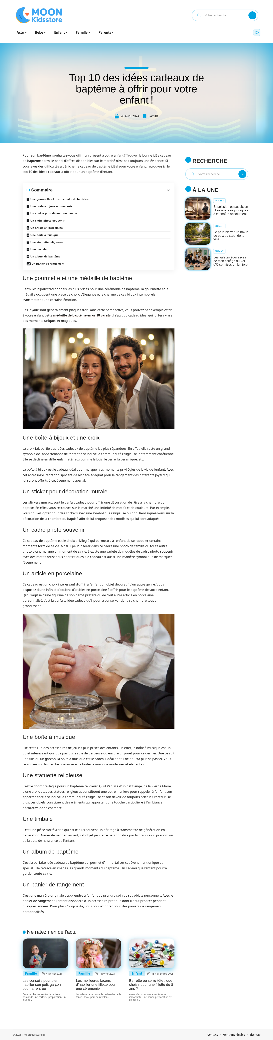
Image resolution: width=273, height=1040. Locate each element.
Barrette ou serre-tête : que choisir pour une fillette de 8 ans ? (151, 985)
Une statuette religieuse (46, 242)
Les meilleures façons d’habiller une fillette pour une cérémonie (96, 985)
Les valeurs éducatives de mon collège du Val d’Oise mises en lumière (230, 261)
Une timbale (38, 249)
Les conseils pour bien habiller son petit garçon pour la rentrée (42, 985)
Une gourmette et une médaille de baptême (59, 199)
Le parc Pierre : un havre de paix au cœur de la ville (230, 235)
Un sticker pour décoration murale (53, 213)
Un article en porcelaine (46, 227)
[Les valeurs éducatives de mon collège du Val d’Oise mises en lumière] (197, 259)
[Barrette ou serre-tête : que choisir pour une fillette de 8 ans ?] (151, 953)
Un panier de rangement (48, 263)
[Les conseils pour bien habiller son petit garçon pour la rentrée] (45, 953)
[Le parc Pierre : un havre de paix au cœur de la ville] (197, 234)
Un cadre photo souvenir (47, 220)
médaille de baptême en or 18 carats (82, 315)
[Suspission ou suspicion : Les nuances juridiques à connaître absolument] (197, 208)
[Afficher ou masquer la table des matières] (111, 190)
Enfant (137, 973)
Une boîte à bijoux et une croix (51, 206)
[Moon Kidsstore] (39, 15)
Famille (153, 116)
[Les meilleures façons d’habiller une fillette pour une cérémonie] (98, 953)
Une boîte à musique (44, 235)
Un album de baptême (45, 256)
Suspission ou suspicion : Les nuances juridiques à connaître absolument (230, 210)
